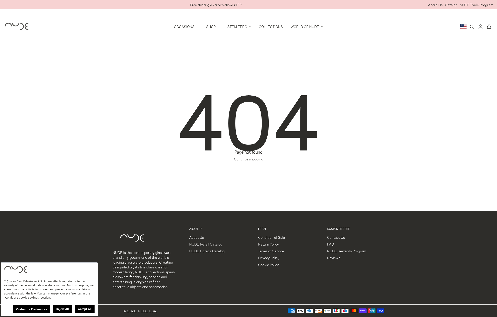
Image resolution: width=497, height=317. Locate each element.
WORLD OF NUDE (305, 26)
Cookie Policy (268, 264)
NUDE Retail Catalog (205, 244)
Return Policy (268, 244)
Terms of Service (271, 251)
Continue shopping (248, 158)
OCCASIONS (184, 26)
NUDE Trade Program (476, 4)
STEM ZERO (237, 26)
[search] (471, 26)
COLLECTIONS (271, 26)
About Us (435, 4)
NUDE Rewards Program (346, 251)
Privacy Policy (268, 257)
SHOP (211, 26)
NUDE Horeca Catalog (207, 251)
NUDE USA (147, 310)
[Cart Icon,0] (489, 26)
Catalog (451, 4)
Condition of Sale (271, 237)
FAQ (330, 244)
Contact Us (336, 237)
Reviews (333, 257)
